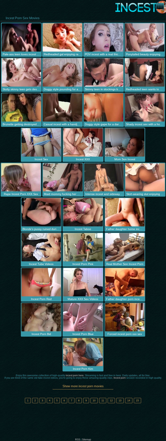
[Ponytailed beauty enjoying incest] (144, 37)
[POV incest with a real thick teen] (103, 37)
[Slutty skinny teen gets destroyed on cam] (21, 72)
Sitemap (86, 439)
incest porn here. (75, 375)
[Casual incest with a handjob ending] (62, 107)
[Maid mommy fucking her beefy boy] (62, 177)
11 (102, 400)
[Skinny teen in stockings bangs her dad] (103, 72)
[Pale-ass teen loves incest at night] (21, 37)
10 (94, 400)
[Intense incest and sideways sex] (104, 177)
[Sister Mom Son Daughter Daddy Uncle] (160, 6)
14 (128, 400)
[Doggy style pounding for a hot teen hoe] (62, 72)
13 (120, 400)
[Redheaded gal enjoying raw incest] (62, 37)
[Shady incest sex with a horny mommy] (144, 107)
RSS (77, 439)
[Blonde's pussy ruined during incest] (41, 212)
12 (111, 400)
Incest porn (120, 377)
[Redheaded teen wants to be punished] (144, 72)
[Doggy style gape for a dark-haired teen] (103, 107)
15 (137, 400)
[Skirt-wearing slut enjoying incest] (145, 177)
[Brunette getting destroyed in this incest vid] (21, 107)
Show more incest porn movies (83, 386)
